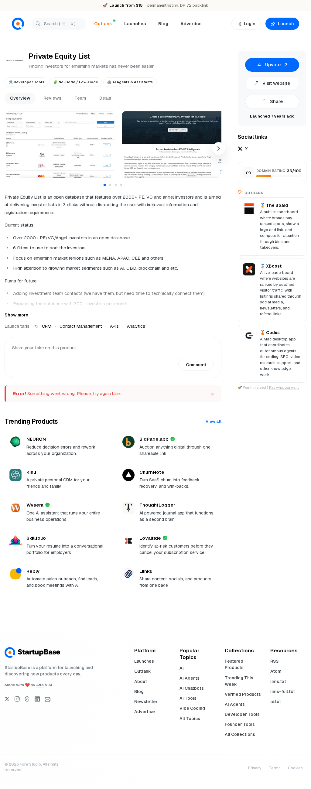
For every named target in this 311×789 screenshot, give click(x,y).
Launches (135, 23)
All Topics (189, 718)
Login (249, 23)
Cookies (295, 768)
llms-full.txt (282, 691)
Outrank (142, 671)
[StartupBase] (18, 24)
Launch (286, 23)
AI (181, 668)
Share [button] (276, 101)
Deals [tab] (105, 98)
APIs (114, 326)
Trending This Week (239, 681)
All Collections (240, 734)
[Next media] (218, 148)
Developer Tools (242, 714)
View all (213, 421)
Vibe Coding (192, 708)
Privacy (254, 768)
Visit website (275, 83)
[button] (60, 144)
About (140, 681)
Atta (40, 685)
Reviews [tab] (52, 98)
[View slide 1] (105, 184)
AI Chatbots (191, 688)
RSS (274, 661)
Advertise (191, 23)
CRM (46, 326)
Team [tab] (80, 98)
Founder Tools (240, 724)
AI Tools (188, 698)
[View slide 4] (121, 185)
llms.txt (278, 681)
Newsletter (146, 701)
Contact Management (81, 326)
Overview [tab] (20, 98)
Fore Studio (30, 764)
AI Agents (189, 678)
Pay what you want (284, 387)
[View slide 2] (110, 185)
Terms (275, 768)
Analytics (136, 326)
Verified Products (243, 694)
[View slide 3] (116, 185)
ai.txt (275, 701)
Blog (163, 23)
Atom (276, 671)
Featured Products (234, 664)
